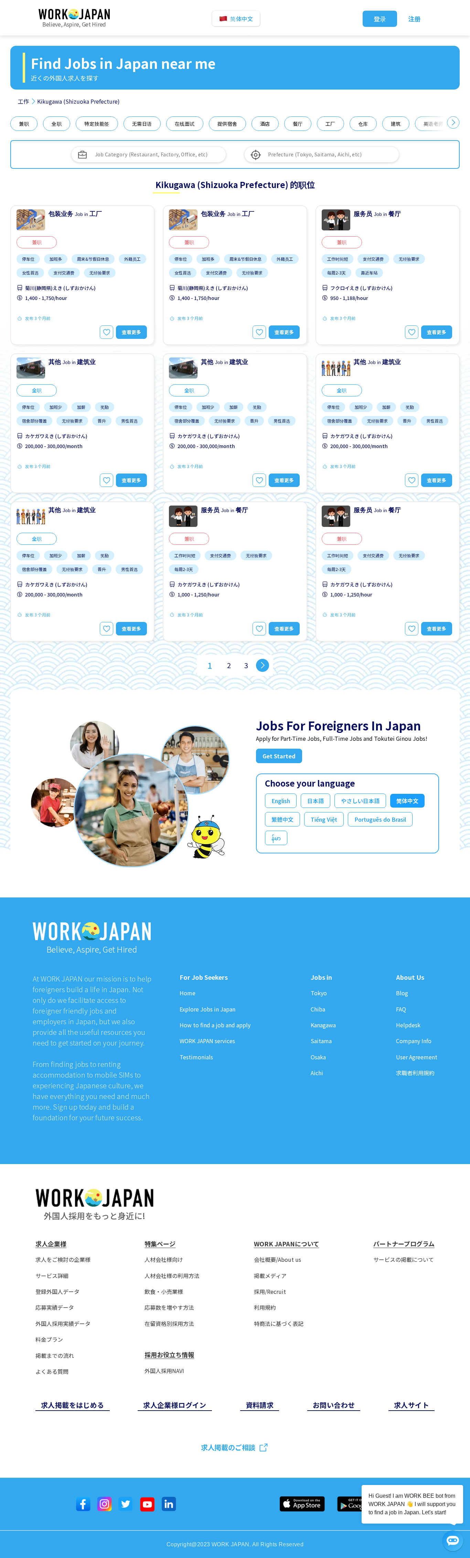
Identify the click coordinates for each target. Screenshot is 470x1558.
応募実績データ (54, 1307)
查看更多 (131, 332)
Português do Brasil (380, 819)
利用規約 (265, 1307)
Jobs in (321, 977)
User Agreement (416, 1057)
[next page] (262, 665)
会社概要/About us (277, 1260)
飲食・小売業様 (164, 1292)
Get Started (279, 756)
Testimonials (196, 1057)
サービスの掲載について (403, 1260)
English (280, 801)
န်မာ (276, 838)
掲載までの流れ (54, 1356)
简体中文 (407, 801)
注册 (414, 18)
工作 (23, 101)
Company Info (413, 1041)
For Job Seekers (204, 977)
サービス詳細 (51, 1276)
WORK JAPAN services (207, 1041)
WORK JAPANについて (286, 1244)
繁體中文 (282, 819)
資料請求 (260, 1405)
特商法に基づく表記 (278, 1324)
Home (187, 993)
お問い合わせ (334, 1405)
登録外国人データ (57, 1292)
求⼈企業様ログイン (174, 1405)
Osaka (318, 1057)
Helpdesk (408, 1025)
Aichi (317, 1073)
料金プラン (49, 1339)
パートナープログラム (404, 1244)
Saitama (321, 1041)
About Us (410, 977)
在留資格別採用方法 (169, 1324)
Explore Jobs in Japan (207, 1009)
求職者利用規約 (415, 1073)
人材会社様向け (164, 1260)
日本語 (315, 801)
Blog (402, 993)
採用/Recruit (270, 1292)
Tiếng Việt (324, 819)
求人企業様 (50, 1244)
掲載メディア (270, 1276)
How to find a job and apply (215, 1025)
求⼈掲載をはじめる (72, 1405)
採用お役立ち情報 (169, 1355)
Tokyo (319, 993)
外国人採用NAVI (164, 1371)
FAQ (401, 1009)
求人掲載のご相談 (228, 1447)
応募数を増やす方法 (169, 1307)
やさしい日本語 (360, 801)
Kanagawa (323, 1025)
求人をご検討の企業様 (62, 1260)
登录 (380, 18)
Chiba (318, 1009)
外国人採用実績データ (62, 1324)
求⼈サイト (411, 1405)
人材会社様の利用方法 (172, 1276)
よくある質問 (51, 1371)
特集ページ (160, 1244)
